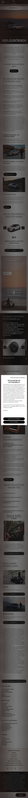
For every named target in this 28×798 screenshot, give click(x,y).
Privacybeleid (5, 410)
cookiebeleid (13, 406)
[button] (18, 377)
